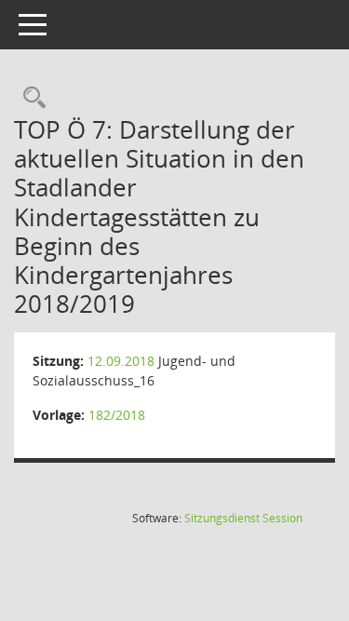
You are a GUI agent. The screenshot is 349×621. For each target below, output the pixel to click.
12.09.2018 (120, 361)
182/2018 (116, 415)
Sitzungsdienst (243, 518)
